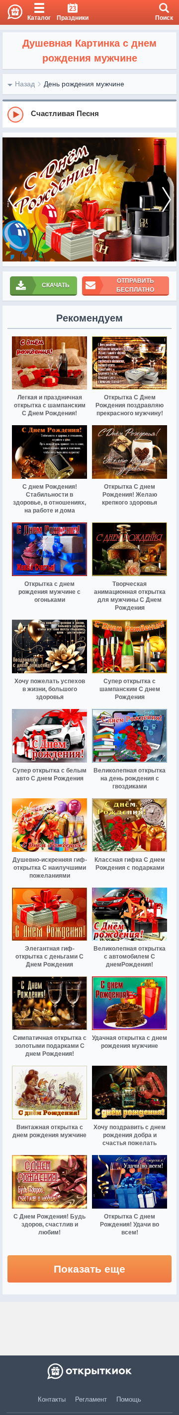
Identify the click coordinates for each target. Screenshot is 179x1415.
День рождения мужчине (84, 84)
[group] (89, 114)
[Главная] (11, 12)
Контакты (52, 1399)
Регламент (91, 1399)
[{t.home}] (89, 1371)
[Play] (15, 115)
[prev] (12, 199)
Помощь (128, 1399)
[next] (166, 199)
